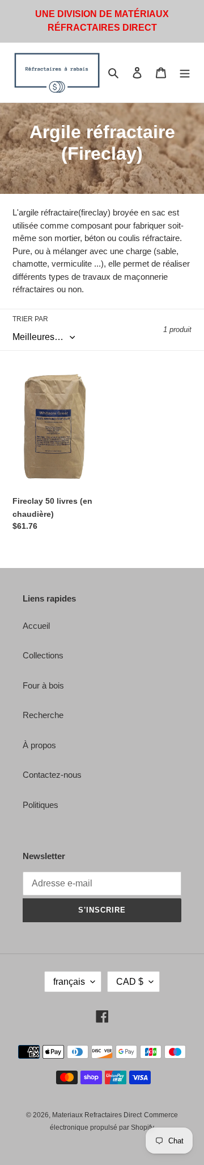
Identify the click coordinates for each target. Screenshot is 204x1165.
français (69, 981)
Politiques (40, 805)
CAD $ (129, 981)
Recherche (43, 715)
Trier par (30, 319)
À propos (39, 745)
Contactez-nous (52, 775)
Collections (43, 655)
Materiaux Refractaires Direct (97, 1115)
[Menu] (185, 72)
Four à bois (43, 685)
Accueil (36, 626)
